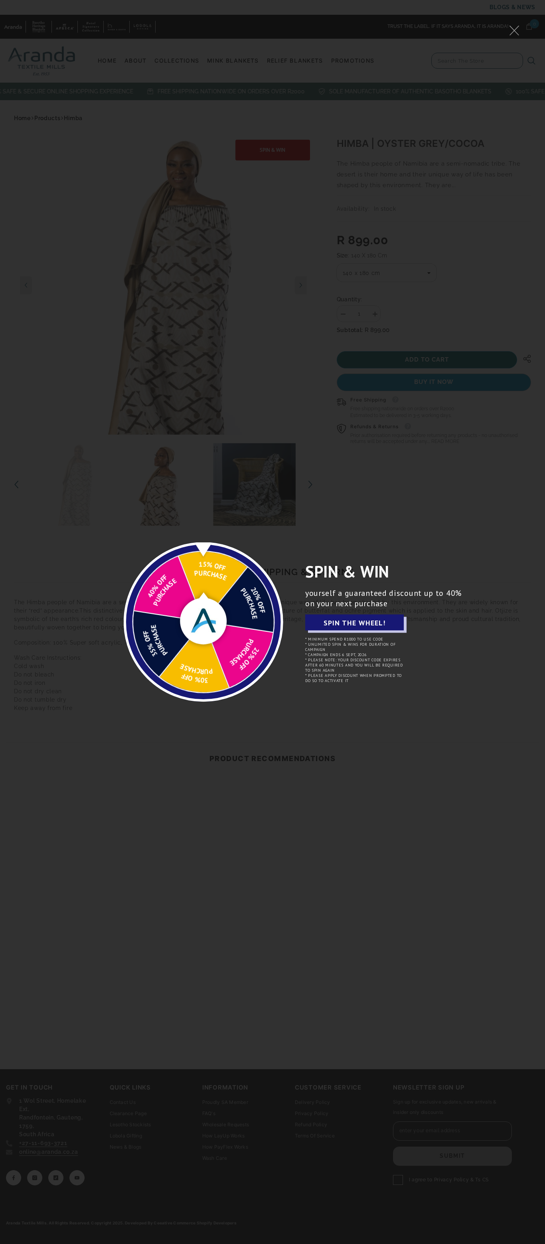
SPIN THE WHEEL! (354, 622)
